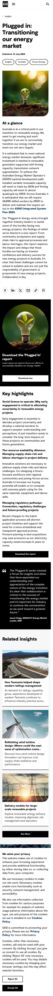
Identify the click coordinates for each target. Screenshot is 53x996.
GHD (5, 4)
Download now (25, 378)
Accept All (13, 988)
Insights (8, 16)
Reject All (12, 979)
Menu (13, 4)
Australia (22, 62)
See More (25, 834)
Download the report (25, 554)
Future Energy (38, 62)
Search (48, 4)
